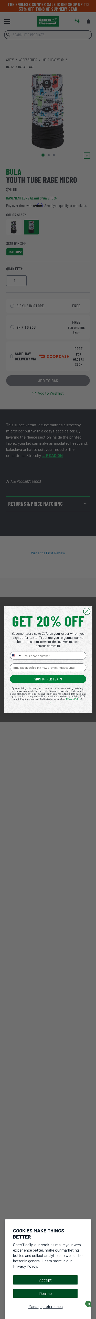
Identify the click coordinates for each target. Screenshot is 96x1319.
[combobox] (16, 655)
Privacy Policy (73, 699)
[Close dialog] (86, 611)
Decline (45, 1293)
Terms (47, 702)
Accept (45, 1279)
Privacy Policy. (25, 1266)
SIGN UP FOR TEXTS (48, 679)
